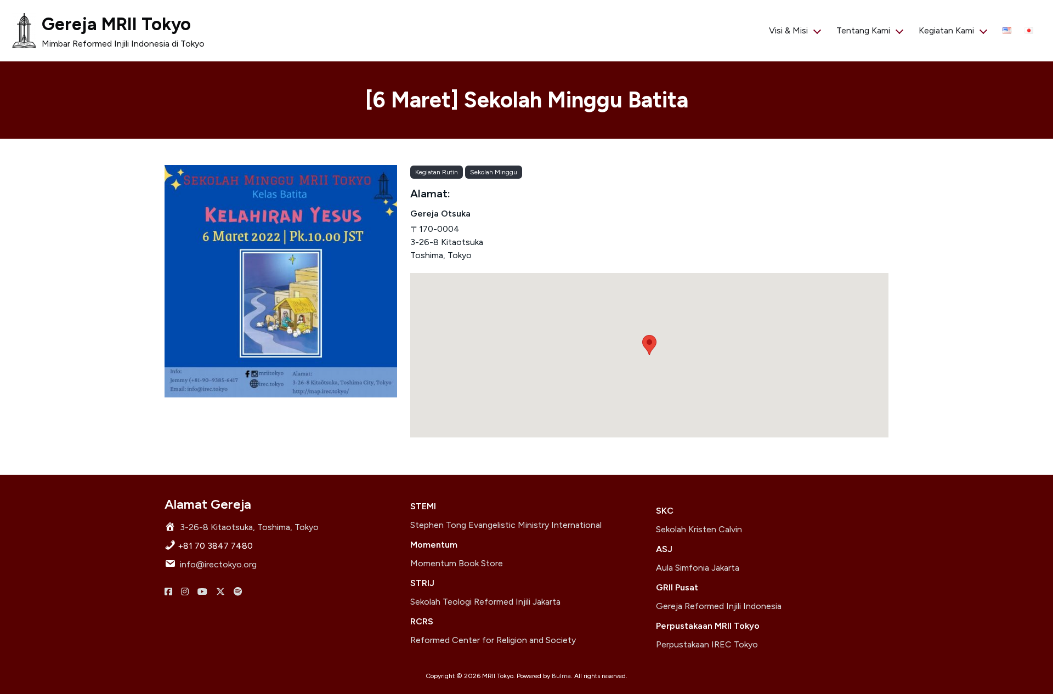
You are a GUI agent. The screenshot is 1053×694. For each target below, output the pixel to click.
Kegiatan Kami (946, 30)
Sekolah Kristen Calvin (699, 529)
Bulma (561, 676)
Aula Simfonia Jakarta (697, 567)
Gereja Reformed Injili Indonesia (719, 606)
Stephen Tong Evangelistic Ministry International (506, 525)
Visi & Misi (788, 30)
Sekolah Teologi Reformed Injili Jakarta (485, 601)
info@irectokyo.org (218, 564)
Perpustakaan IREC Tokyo (707, 644)
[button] (649, 345)
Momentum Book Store (456, 563)
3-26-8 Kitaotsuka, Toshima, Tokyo (249, 527)
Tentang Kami (863, 30)
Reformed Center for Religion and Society (493, 640)
